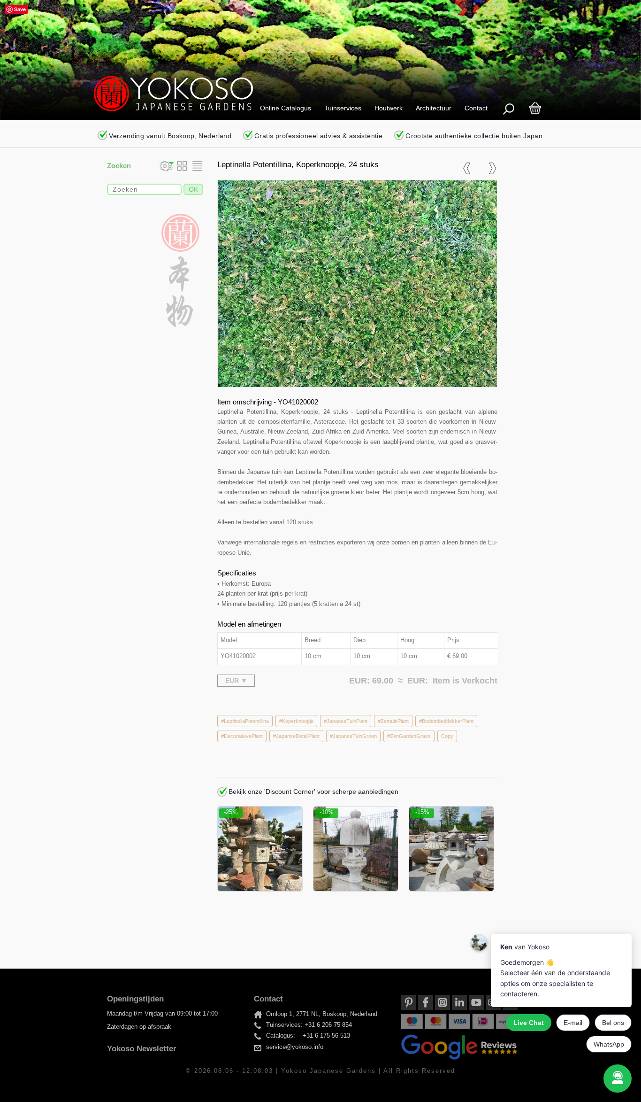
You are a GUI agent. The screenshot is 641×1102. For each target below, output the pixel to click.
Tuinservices (342, 108)
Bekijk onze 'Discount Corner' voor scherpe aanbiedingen (312, 791)
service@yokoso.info (294, 1047)
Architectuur (433, 108)
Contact (476, 108)
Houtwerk (388, 108)
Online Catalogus (285, 108)
